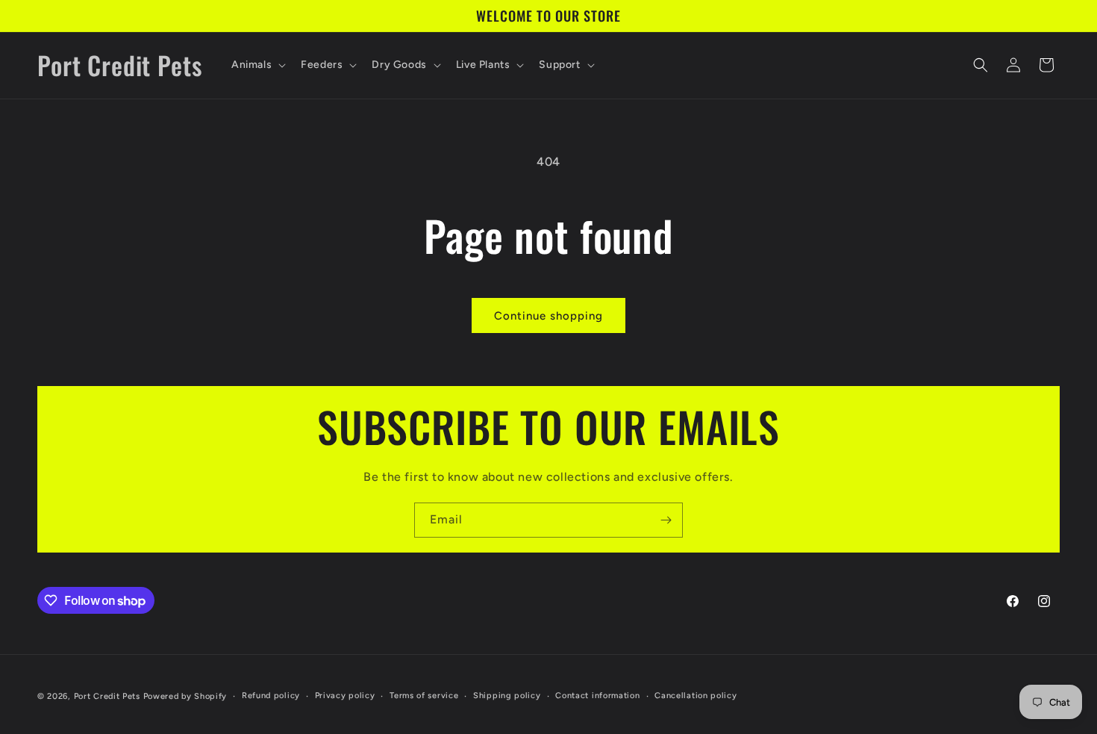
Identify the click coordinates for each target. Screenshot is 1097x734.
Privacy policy (345, 695)
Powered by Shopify (185, 696)
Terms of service (424, 695)
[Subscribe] (665, 520)
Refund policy (271, 695)
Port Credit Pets (107, 696)
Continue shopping (548, 316)
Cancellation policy (695, 695)
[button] (257, 65)
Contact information (597, 695)
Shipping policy (507, 695)
